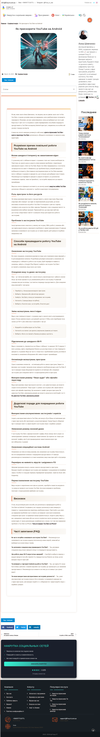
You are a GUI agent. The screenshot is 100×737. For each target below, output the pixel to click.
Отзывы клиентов (39, 674)
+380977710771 (19, 718)
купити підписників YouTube (53, 132)
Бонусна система (34, 704)
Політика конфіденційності (15, 711)
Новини (8, 708)
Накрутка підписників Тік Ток (59, 700)
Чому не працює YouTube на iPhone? (44, 524)
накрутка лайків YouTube (57, 186)
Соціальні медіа (13, 23)
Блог (56, 15)
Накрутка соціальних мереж (18, 15)
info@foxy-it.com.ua (8, 2)
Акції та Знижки (34, 708)
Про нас (9, 693)
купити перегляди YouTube (20, 135)
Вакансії (9, 704)
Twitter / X (92, 97)
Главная (3, 23)
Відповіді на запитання (36, 697)
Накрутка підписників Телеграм (58, 705)
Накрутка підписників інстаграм (58, 694)
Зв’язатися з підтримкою (37, 693)
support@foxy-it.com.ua (68, 718)
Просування (43, 15)
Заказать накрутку (39, 664)
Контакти (9, 697)
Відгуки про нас (34, 701)
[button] (74, 89)
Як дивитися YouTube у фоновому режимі (25, 396)
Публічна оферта (11, 701)
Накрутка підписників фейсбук (58, 710)
